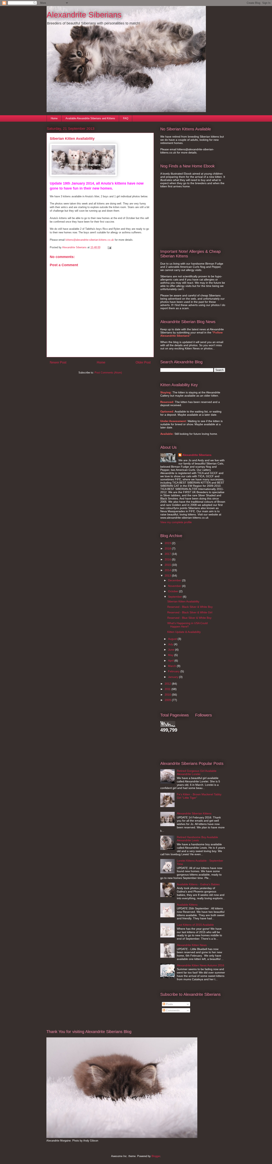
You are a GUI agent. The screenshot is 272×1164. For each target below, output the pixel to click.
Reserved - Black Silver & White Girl (189, 612)
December (175, 580)
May (171, 655)
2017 (168, 553)
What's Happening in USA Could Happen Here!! (187, 625)
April (171, 660)
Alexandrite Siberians (84, 14)
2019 (168, 543)
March (172, 666)
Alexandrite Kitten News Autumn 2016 (200, 965)
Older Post (143, 362)
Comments (172, 1010)
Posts (169, 1004)
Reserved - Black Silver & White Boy (190, 606)
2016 (168, 559)
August (173, 638)
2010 (168, 694)
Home (54, 118)
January (173, 676)
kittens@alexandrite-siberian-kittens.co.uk (90, 239)
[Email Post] (109, 247)
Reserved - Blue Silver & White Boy (189, 617)
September (175, 596)
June (171, 649)
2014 (168, 570)
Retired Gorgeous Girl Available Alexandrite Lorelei (196, 772)
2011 (168, 689)
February (174, 671)
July (171, 644)
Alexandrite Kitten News (192, 945)
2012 (168, 683)
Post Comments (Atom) (108, 372)
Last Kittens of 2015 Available (195, 924)
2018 (168, 548)
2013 (168, 575)
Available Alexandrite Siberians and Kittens (90, 118)
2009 (168, 700)
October (173, 591)
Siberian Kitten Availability (183, 601)
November (175, 585)
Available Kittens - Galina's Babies (198, 884)
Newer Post (58, 362)
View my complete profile (176, 522)
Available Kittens (187, 904)
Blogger (156, 1156)
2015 (168, 564)
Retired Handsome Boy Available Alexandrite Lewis (197, 839)
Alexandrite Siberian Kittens (194, 813)
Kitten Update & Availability (184, 631)
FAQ (125, 118)
